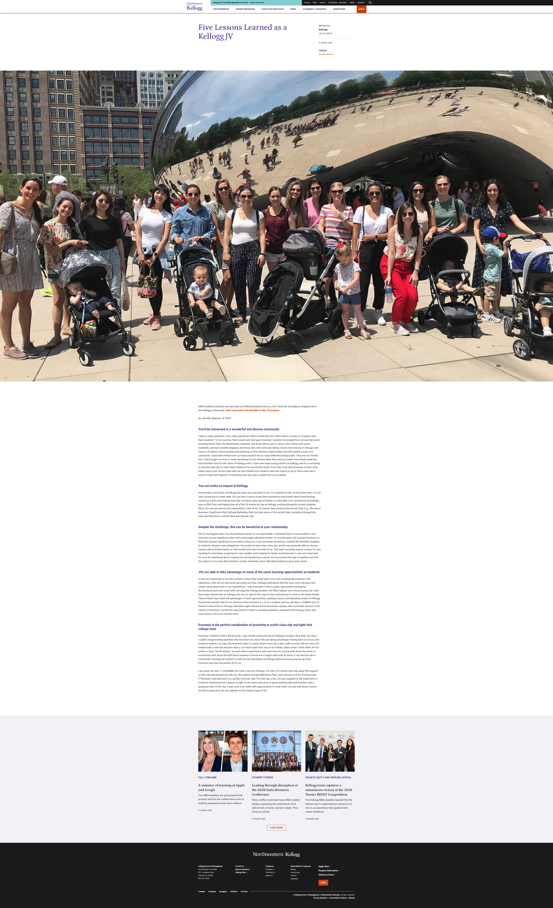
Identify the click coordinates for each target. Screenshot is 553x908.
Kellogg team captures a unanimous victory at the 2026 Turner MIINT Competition (328, 789)
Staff (315, 3)
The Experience (221, 9)
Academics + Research (314, 9)
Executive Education (273, 9)
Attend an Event (326, 874)
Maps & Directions (242, 869)
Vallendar (294, 879)
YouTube (244, 892)
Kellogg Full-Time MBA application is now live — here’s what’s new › (239, 3)
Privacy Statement (320, 898)
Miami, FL (269, 876)
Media (352, 3)
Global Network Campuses (301, 866)
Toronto (294, 876)
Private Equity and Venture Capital (328, 777)
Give (323, 882)
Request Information (328, 870)
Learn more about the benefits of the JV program (252, 410)
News (293, 9)
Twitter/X (233, 892)
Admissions (339, 9)
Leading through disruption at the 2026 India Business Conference (275, 789)
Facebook (212, 892)
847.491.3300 (203, 878)
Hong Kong (295, 872)
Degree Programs (245, 9)
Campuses (270, 866)
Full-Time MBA (207, 777)
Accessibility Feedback (338, 898)
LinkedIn (201, 892)
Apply (361, 9)
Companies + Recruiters (337, 3)
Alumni (322, 3)
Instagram (223, 892)
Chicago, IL (270, 869)
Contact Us (239, 866)
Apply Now (324, 866)
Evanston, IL (270, 872)
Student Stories (326, 54)
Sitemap (352, 898)
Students (361, 3)
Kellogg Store (240, 872)
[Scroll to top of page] (358, 893)
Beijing (293, 869)
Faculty (307, 3)
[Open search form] (370, 3)
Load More (276, 827)
